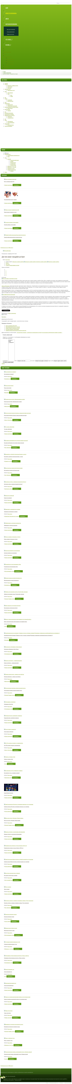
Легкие (6, 98)
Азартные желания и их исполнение (10, 552)
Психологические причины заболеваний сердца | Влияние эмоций (16, 1054)
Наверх (3, 363)
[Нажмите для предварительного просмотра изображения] (9, 278)
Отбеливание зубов (9, 653)
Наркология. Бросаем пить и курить (12, 516)
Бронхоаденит (10, 101)
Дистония (9, 88)
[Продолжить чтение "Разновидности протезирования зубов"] (12, 564)
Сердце (6, 84)
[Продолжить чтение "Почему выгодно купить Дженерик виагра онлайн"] (14, 399)
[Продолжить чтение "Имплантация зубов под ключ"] (10, 928)
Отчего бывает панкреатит (8, 731)
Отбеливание (10, 121)
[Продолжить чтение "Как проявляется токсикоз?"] (10, 371)
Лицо (11, 95)
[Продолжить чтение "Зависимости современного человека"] (12, 509)
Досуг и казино (6, 889)
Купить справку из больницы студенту (11, 539)
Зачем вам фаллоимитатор (8, 985)
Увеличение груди (11, 90)
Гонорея (9, 110)
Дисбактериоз (13, 162)
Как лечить (8, 259)
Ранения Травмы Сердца (10, 598)
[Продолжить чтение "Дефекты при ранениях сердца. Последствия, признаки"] (16, 591)
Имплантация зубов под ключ (9, 930)
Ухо (5, 119)
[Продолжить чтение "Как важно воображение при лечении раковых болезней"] (16, 440)
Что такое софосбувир (8, 429)
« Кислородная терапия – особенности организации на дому (29, 332)
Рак (5, 97)
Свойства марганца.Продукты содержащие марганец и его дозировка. (16, 806)
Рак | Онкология (8, 447)
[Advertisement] (36, 137)
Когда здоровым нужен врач (9, 181)
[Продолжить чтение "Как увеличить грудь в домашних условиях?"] (13, 770)
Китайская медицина (9, 113)
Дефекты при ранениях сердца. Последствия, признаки (14, 594)
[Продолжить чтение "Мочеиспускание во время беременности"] (13, 578)
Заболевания (10, 92)
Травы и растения (8, 1017)
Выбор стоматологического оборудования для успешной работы (15, 621)
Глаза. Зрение (7, 921)
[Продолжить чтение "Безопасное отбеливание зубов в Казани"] (13, 646)
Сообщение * (5, 360)
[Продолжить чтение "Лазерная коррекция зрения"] (10, 914)
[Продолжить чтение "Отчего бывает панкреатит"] (10, 729)
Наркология (7, 123)
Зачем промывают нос (8, 971)
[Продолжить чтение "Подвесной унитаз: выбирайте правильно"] (13, 715)
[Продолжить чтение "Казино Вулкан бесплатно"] (11, 790)
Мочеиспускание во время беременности (11, 580)
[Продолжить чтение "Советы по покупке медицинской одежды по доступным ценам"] (17, 997)
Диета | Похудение (8, 420)
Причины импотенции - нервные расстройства (12, 676)
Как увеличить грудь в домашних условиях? (12, 772)
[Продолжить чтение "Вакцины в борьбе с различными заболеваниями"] (14, 831)
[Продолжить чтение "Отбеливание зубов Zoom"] (9, 701)
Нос (5, 111)
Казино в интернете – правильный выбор (11, 662)
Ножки (11, 96)
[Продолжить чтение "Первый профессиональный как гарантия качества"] (15, 235)
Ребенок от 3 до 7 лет (11, 166)
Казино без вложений (8, 497)
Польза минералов (8, 811)
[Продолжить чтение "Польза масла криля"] (8, 385)
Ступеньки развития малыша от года (10, 944)
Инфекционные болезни (9, 115)
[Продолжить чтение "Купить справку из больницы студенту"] (12, 536)
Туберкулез (9, 116)
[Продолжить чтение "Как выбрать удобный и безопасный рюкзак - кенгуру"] (15, 454)
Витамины (7, 392)
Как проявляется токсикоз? (9, 374)
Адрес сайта (50, 360)
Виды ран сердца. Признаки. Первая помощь (12, 820)
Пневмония (9, 99)
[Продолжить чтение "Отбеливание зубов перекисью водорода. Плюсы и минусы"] (16, 955)
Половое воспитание (11, 169)
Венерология (7, 109)
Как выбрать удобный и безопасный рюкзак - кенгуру (13, 456)
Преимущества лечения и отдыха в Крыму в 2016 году (13, 848)
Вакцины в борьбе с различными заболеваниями (13, 834)
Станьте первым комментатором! (12, 265)
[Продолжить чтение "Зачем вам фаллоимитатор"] (10, 983)
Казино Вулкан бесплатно (8, 793)
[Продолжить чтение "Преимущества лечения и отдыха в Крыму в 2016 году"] (15, 845)
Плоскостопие (13, 165)
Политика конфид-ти (54, 1082)
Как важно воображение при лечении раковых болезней (14, 442)
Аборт (6, 172)
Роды (8, 156)
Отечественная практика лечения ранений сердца (13, 690)
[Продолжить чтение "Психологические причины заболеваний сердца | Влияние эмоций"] (18, 1051)
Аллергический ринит (14, 160)
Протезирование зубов (9, 571)
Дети (6, 157)
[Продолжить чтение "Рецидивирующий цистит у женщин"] (11, 197)
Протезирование (10, 122)
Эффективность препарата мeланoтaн (10, 525)
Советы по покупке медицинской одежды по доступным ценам (15, 999)
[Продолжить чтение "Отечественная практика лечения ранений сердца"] (15, 688)
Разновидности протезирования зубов (11, 566)
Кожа (6, 91)
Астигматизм (12, 163)
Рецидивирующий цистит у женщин (10, 199)
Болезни (9, 159)
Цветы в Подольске (5, 285)
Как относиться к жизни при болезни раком (11, 470)
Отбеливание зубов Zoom (8, 704)
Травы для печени (7, 1013)
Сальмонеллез (10, 117)
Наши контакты (68, 1082)
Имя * (16, 360)
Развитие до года (10, 168)
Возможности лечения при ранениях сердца (12, 1026)
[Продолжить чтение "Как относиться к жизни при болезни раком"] (13, 468)
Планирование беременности (13, 155)
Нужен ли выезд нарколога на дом (10, 212)
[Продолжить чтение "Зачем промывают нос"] (9, 969)
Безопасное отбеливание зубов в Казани (11, 649)
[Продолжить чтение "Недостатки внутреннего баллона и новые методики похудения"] (17, 413)
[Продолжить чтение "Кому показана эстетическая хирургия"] (12, 605)
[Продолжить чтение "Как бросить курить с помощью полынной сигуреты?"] (15, 481)
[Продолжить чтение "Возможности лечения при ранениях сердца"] (13, 1024)
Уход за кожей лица (9, 880)
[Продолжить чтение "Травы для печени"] (8, 1010)
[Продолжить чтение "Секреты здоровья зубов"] (9, 756)
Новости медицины (7, 72)
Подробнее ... (16, 185)
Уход (8, 93)
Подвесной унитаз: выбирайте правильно (11, 717)
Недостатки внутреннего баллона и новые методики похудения (15, 415)
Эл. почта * (33, 360)
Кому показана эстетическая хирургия (10, 607)
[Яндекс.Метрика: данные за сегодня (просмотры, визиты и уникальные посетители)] (7, 250)
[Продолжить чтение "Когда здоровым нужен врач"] (10, 179)
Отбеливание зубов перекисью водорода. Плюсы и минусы (14, 958)
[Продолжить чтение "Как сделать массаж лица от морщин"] (12, 873)
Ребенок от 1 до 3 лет (11, 167)
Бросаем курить (10, 125)
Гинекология (7, 103)
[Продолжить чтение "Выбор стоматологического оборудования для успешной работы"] (17, 619)
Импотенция (10, 108)
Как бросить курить (8, 488)
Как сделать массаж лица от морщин (10, 875)
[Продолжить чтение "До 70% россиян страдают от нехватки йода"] (13, 743)
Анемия (11, 161)
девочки (11, 171)
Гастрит (6, 83)
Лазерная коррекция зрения (9, 916)
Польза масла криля (7, 387)
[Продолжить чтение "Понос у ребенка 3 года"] (9, 1038)
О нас (47, 1082)
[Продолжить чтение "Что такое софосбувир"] (9, 426)
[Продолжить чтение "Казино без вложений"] (9, 495)
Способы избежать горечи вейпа (10, 224)
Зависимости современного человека (10, 511)
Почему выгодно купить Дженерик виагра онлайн (13, 401)
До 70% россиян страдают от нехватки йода (12, 745)
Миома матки (10, 104)
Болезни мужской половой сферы (11, 107)
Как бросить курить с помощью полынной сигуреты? (13, 484)
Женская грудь (7, 89)
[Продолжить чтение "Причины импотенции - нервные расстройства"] (14, 674)
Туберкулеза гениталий (12, 105)
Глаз (5, 102)
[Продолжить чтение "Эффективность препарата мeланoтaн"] (12, 523)
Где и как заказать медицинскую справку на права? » (51, 332)
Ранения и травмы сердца (12, 85)
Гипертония (9, 86)
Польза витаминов (8, 126)
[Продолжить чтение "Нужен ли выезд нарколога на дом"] (11, 209)
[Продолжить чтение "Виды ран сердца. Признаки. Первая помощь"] (13, 818)
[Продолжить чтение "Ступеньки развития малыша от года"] (12, 941)
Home (4, 71)
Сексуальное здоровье (9, 114)
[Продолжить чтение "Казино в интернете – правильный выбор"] (13, 660)
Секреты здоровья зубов (8, 759)
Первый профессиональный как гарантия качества (13, 237)
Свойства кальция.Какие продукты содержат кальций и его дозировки (16, 861)
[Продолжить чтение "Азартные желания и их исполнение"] (12, 550)
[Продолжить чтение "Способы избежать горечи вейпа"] (11, 222)
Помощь (61, 1082)
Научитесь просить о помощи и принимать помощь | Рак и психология (16, 903)
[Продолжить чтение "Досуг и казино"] (7, 886)
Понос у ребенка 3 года (8, 1040)
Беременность (7, 154)
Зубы (6, 120)
